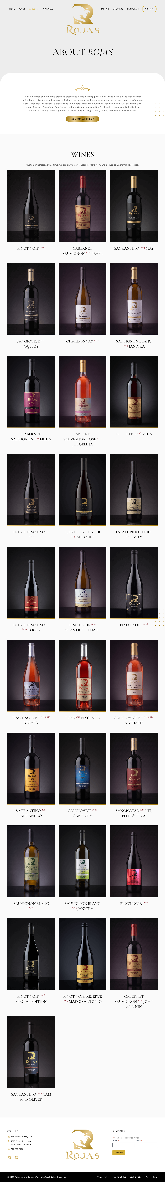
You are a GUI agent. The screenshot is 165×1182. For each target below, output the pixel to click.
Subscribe (119, 1153)
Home (12, 9)
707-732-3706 (17, 1149)
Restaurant (133, 9)
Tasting (105, 9)
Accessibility (152, 1177)
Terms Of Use (119, 1177)
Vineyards (118, 9)
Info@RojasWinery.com (21, 1137)
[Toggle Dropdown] (38, 9)
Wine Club (48, 9)
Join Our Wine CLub (82, 119)
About (22, 9)
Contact (149, 9)
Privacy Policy (103, 1177)
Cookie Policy (136, 1177)
